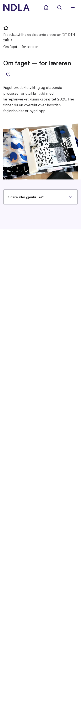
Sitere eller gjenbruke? (26, 197)
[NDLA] (16, 7)
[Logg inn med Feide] (46, 7)
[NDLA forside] (5, 27)
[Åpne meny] (73, 7)
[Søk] (59, 7)
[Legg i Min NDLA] (8, 74)
